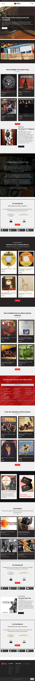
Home (9, 661)
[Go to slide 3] (9, 331)
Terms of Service (18, 661)
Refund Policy (17, 664)
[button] (3, 212)
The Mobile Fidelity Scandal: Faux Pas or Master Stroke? (26, 550)
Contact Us (17, 667)
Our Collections (11, 664)
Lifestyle (10, 667)
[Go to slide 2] (26, 85)
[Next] (32, 20)
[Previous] (3, 20)
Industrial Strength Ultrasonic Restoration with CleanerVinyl (24, 528)
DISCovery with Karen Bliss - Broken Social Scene (7, 528)
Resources (10, 669)
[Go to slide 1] (8, 262)
